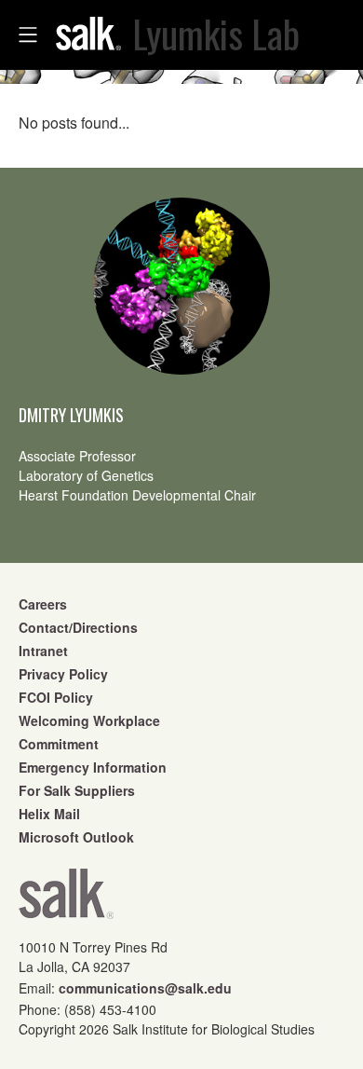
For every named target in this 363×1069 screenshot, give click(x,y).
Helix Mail (49, 813)
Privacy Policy (63, 674)
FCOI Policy (56, 697)
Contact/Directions (78, 627)
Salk (66, 900)
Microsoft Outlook (76, 837)
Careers (43, 604)
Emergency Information (93, 767)
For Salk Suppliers (77, 790)
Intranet (43, 650)
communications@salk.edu (145, 988)
